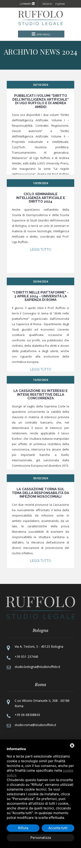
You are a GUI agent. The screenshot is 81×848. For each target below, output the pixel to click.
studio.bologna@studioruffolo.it (37, 667)
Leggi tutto (40, 249)
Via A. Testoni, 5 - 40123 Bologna (39, 646)
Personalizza (40, 837)
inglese (60, 3)
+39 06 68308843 (27, 715)
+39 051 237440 (26, 656)
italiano (47, 3)
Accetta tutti (58, 828)
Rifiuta (23, 828)
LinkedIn (26, 3)
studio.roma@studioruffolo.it (35, 725)
